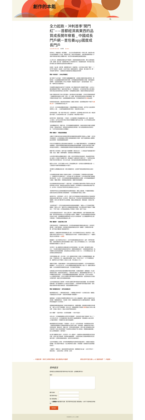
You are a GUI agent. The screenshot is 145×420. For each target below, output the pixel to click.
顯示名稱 (52, 392)
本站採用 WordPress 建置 (72, 417)
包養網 (62, 236)
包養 (87, 98)
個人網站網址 (53, 399)
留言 (51, 375)
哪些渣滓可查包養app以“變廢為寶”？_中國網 (96, 359)
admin (67, 48)
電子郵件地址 (54, 395)
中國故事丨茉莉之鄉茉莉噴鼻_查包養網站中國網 (50, 359)
